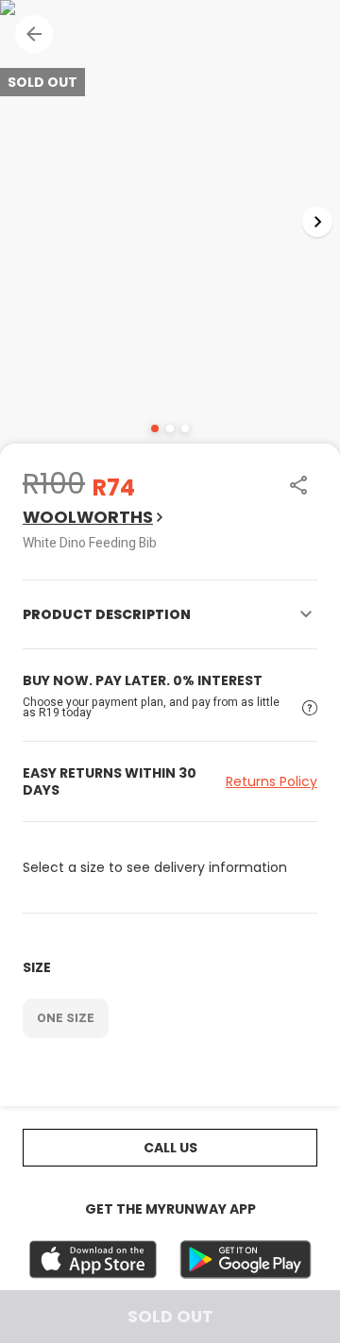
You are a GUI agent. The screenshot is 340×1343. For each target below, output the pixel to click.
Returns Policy (271, 781)
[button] (34, 34)
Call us (170, 1147)
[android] (245, 1259)
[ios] (93, 1259)
